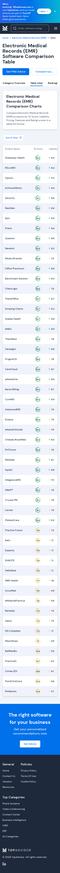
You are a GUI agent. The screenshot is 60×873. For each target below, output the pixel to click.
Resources (8, 787)
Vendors (7, 781)
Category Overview (14, 83)
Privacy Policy (28, 770)
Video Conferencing (13, 809)
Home (5, 770)
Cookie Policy (28, 781)
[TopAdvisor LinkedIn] (4, 864)
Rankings (53, 83)
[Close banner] (55, 11)
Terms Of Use (28, 776)
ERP (4, 831)
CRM (5, 825)
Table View (36, 83)
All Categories (10, 836)
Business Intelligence (14, 820)
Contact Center (11, 814)
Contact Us (8, 776)
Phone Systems (11, 803)
